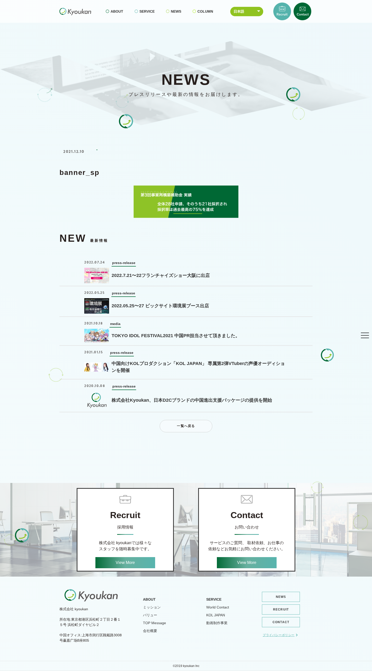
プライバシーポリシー (279, 635)
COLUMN (205, 11)
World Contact (217, 607)
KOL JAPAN (215, 615)
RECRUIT (281, 609)
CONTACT (281, 622)
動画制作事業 (217, 623)
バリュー (150, 615)
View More (125, 562)
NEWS (176, 11)
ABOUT (117, 11)
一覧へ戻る (186, 426)
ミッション (152, 607)
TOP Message (154, 623)
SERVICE (147, 11)
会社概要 (150, 631)
